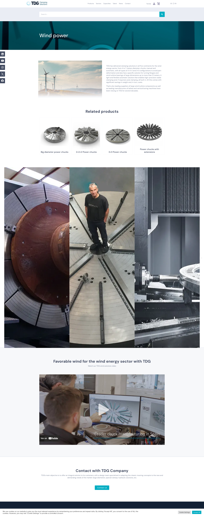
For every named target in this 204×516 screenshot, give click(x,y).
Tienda (148, 4)
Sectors (98, 3)
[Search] (162, 14)
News (121, 3)
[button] (2, 257)
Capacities (107, 3)
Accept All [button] (196, 512)
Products (91, 3)
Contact (127, 3)
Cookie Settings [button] (184, 512)
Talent (115, 3)
